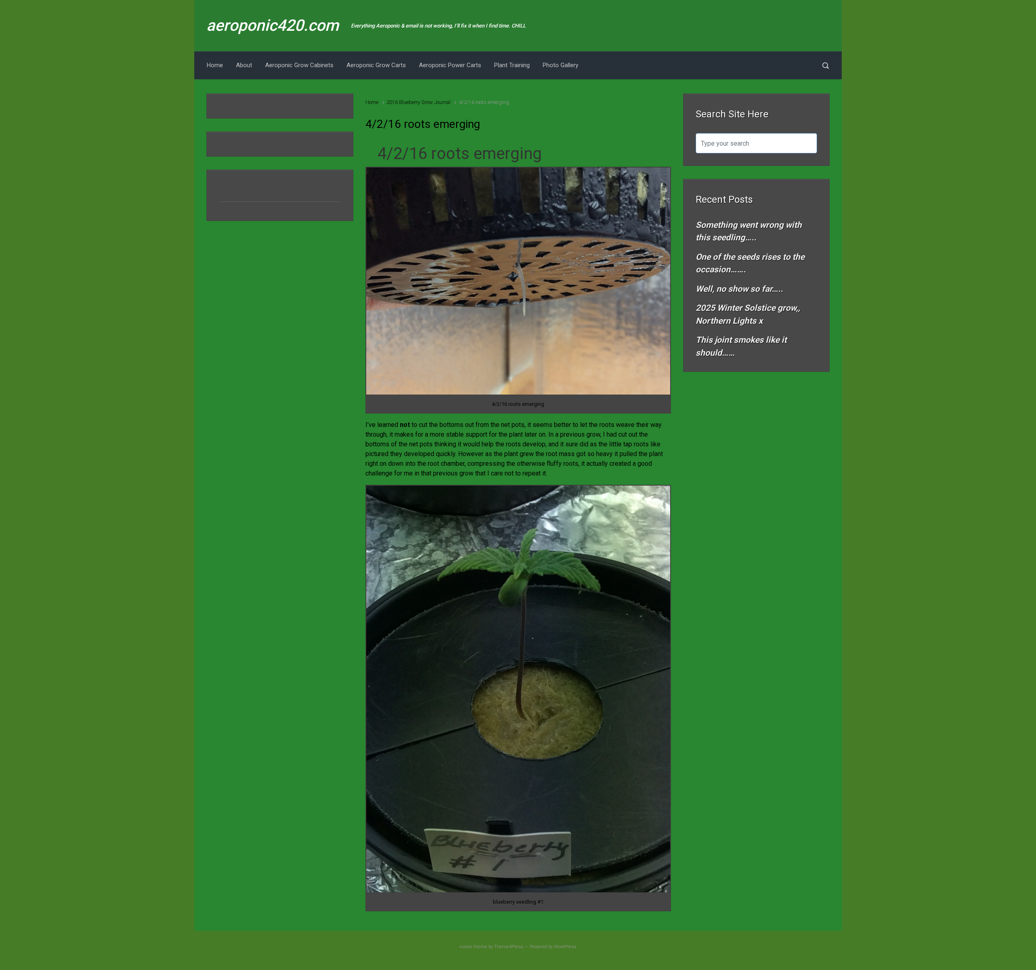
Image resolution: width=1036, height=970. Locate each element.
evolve (466, 946)
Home (371, 102)
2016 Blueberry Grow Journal (418, 102)
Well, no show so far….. (739, 289)
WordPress (565, 946)
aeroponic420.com (272, 25)
